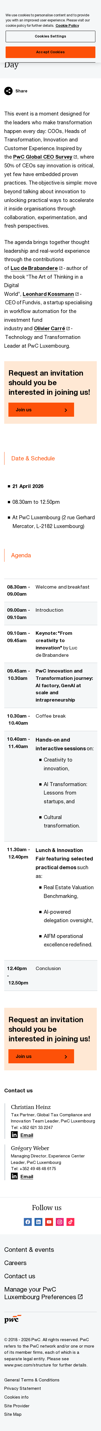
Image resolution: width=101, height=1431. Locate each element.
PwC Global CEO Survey (42, 157)
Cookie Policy (67, 25)
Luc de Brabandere (34, 268)
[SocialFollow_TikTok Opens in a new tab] (70, 1223)
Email (26, 1135)
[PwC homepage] (13, 1321)
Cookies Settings (50, 36)
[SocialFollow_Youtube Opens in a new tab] (49, 1223)
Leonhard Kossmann (48, 294)
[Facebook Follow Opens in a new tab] (28, 1223)
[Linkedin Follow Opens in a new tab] (14, 1134)
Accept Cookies (50, 52)
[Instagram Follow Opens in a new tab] (60, 1223)
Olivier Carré (49, 328)
